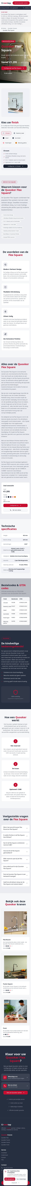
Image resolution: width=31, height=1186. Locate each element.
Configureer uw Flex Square (12, 68)
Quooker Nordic (5, 1142)
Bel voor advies (17, 510)
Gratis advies (8, 73)
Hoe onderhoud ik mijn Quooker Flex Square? (13, 867)
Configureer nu (14, 505)
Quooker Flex (5, 1137)
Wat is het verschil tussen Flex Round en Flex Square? (12, 828)
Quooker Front (5, 1144)
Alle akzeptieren (9, 1179)
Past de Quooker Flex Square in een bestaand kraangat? (14, 875)
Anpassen (14, 1182)
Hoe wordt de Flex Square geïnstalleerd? (11, 852)
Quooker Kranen (12, 28)
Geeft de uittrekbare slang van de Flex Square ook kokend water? (13, 883)
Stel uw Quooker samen (21, 3)
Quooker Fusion (5, 1140)
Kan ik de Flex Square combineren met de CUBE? (14, 844)
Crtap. (6, 3)
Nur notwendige (21, 1179)
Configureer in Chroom (14, 166)
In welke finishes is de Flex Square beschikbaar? (14, 836)
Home (4, 28)
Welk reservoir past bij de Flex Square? (12, 860)
